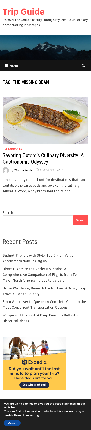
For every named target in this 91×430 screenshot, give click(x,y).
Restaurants (12, 149)
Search (8, 212)
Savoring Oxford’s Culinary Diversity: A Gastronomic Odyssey (43, 158)
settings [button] (35, 415)
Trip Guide (24, 11)
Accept (12, 423)
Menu (14, 65)
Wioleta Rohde (23, 170)
